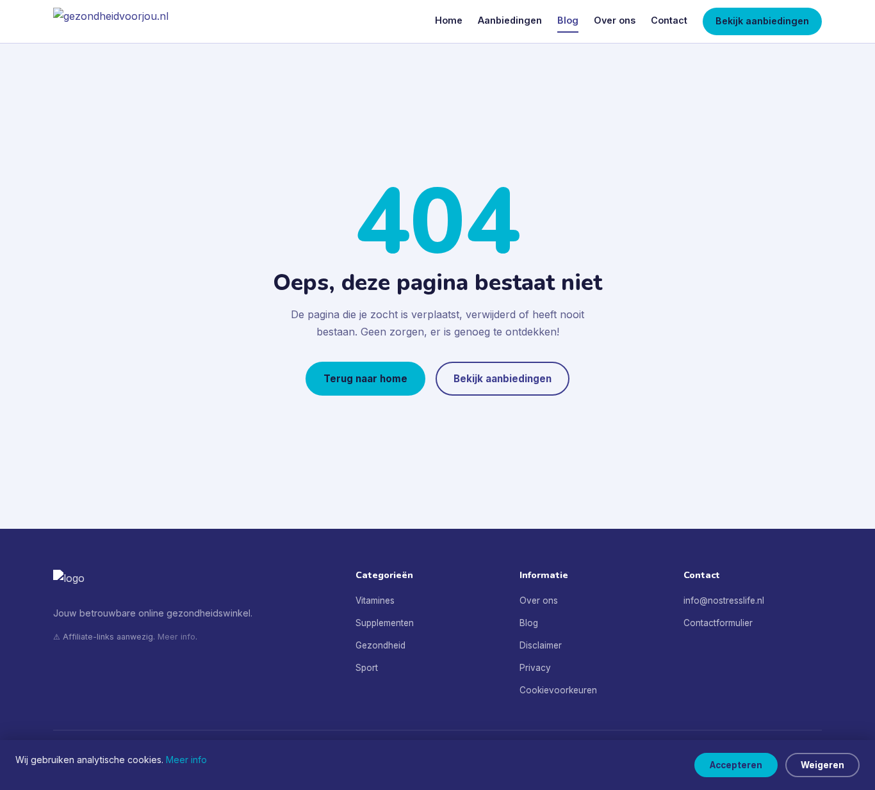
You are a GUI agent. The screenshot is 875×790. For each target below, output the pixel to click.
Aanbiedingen (510, 20)
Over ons (614, 20)
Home (448, 20)
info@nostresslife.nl (723, 600)
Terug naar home (365, 379)
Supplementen (385, 623)
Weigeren (822, 765)
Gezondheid (380, 645)
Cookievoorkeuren (558, 690)
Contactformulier (718, 623)
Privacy (535, 668)
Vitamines (375, 600)
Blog (567, 20)
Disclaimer (540, 645)
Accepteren (736, 765)
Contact (669, 20)
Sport (367, 668)
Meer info (176, 636)
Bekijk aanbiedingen (762, 20)
